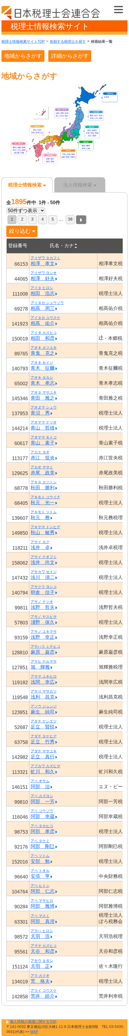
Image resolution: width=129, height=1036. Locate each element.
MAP (34, 1032)
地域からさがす (23, 56)
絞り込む (20, 231)
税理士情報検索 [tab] (25, 184)
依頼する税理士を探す (68, 41)
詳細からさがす (70, 56)
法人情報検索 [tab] (77, 184)
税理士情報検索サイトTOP (23, 41)
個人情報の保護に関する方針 (33, 1022)
